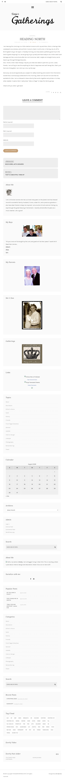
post (30, 729)
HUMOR (8, 431)
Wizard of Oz (15, 732)
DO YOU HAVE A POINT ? (11, 593)
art (11, 718)
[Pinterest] (6, 1)
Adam (8, 247)
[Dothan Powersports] (32, 388)
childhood (36, 718)
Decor (7, 402)
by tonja (33, 42)
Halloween (38, 724)
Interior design (10, 435)
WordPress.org (10, 532)
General (32, 36)
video (52, 729)
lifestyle (34, 726)
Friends (8, 420)
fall (48, 721)
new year (9, 729)
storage (39, 729)
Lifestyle (8, 438)
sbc (34, 729)
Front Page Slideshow (12, 424)
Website (5, 140)
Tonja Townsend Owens (32, 379)
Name (8, 122)
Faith (7, 413)
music (52, 726)
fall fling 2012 (10, 724)
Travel (7, 449)
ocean (14, 729)
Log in (7, 524)
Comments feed (10, 529)
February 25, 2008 (20, 42)
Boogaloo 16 (25, 718)
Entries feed (9, 527)
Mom (43, 726)
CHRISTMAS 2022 (12, 698)
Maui (39, 726)
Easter (44, 721)
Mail (7, 131)
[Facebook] (3, 1)
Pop (26, 729)
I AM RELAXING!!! (36, 757)
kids (17, 726)
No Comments (43, 42)
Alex (7, 250)
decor (28, 721)
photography (20, 729)
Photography (9, 442)
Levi (29, 726)
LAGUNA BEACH (23, 726)
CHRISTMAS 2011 (51, 718)
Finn (24, 724)
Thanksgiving (46, 729)
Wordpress (59, 773)
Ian (7, 253)
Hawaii (44, 724)
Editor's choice (10, 409)
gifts (32, 724)
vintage (8, 732)
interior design (10, 726)
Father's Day (18, 724)
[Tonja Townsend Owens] (32, 382)
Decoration (9, 405)
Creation (23, 721)
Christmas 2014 (10, 721)
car (31, 718)
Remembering (10, 446)
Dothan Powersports (32, 385)
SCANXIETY (10, 703)
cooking (17, 721)
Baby (15, 718)
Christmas (43, 718)
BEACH (19, 718)
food (28, 724)
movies (47, 726)
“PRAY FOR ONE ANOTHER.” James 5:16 (12, 606)
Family (8, 416)
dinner (38, 721)
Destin (33, 721)
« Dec (7, 496)
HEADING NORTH (32, 39)
